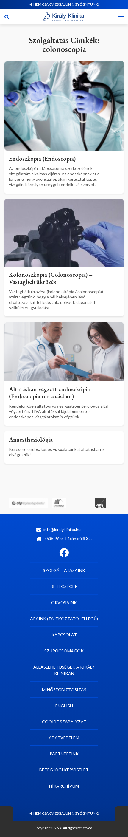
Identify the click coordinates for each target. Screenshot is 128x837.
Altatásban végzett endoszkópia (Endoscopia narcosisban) (49, 392)
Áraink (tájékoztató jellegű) (64, 618)
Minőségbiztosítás (64, 689)
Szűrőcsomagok (64, 650)
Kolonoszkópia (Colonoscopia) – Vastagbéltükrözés (51, 278)
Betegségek (64, 586)
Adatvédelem (64, 737)
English (64, 705)
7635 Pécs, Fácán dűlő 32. (68, 538)
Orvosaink (64, 602)
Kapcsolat (64, 634)
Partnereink (64, 753)
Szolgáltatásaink (64, 570)
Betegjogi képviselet (64, 769)
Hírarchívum (64, 785)
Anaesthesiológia (31, 439)
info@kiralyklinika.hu (62, 529)
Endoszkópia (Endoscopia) (42, 159)
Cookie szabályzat (64, 721)
